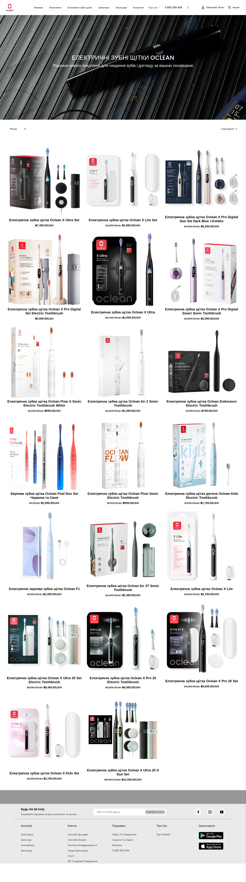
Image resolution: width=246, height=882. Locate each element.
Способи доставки (78, 834)
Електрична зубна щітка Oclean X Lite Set (123, 220)
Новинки (38, 7)
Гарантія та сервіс (122, 840)
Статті (71, 856)
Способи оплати (77, 840)
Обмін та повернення (124, 834)
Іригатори (104, 7)
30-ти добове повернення (83, 861)
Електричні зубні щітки (80, 7)
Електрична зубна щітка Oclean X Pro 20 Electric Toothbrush (123, 680)
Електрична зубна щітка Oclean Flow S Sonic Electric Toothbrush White (44, 403)
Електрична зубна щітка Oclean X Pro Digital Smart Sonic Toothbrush (201, 311)
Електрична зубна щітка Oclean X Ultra (123, 312)
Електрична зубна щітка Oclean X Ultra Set (44, 220)
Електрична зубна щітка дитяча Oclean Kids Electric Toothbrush (201, 495)
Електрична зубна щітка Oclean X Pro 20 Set (201, 681)
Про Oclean (163, 834)
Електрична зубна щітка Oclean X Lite (202, 589)
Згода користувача (78, 850)
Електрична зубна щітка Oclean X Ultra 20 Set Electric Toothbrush (44, 680)
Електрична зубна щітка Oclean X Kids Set (44, 773)
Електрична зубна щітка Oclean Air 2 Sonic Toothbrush (123, 403)
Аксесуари (121, 7)
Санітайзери (27, 845)
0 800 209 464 (121, 850)
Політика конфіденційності (82, 845)
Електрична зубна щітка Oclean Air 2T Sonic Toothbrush (123, 588)
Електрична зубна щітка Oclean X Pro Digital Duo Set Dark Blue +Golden (201, 219)
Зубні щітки (27, 834)
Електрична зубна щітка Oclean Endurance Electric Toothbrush (202, 403)
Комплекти (55, 7)
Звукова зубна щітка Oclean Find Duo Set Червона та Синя (44, 495)
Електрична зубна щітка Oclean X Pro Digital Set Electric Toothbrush (44, 311)
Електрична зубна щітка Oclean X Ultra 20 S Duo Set (123, 772)
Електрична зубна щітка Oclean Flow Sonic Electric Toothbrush (123, 495)
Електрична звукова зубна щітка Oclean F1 (44, 589)
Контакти (117, 845)
